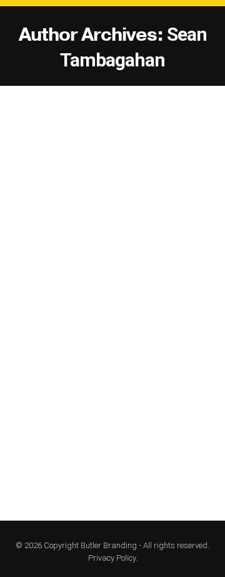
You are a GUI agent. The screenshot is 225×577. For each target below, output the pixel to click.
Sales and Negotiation (51, 297)
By (140, 297)
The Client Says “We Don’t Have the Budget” (111, 263)
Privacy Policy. (113, 558)
